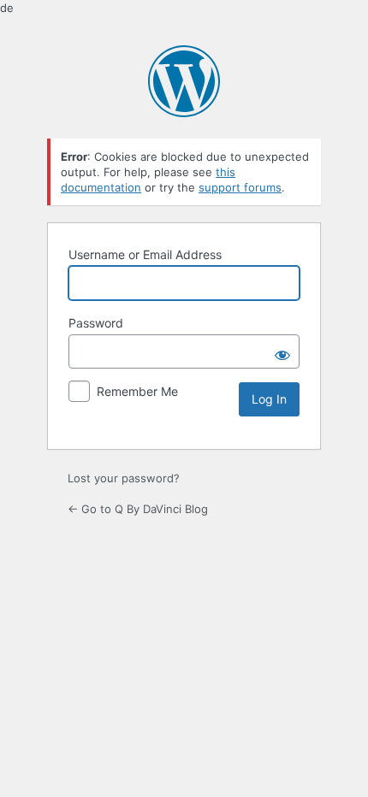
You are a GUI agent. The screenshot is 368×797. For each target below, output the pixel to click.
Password (95, 323)
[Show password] (282, 351)
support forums (240, 187)
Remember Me (137, 391)
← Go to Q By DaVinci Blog (138, 509)
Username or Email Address (145, 254)
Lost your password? (124, 478)
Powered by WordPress (184, 81)
